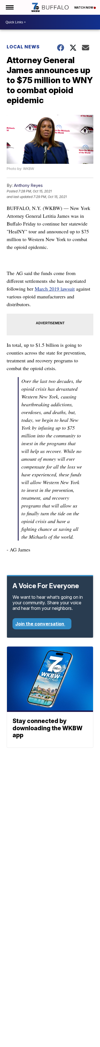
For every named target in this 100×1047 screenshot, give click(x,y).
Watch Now (84, 7)
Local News (23, 46)
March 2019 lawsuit (55, 288)
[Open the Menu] (9, 7)
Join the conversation (40, 624)
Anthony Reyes (28, 185)
